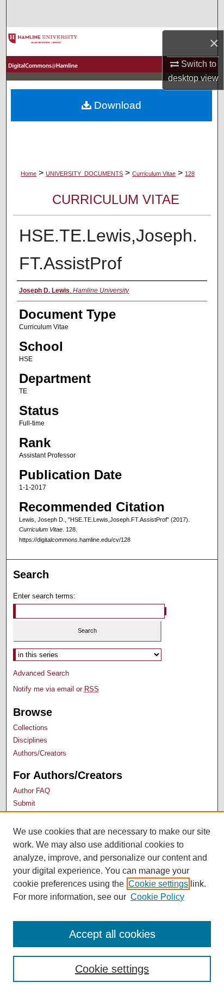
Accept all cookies (112, 934)
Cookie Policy (157, 896)
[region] (112, 903)
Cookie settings (158, 883)
